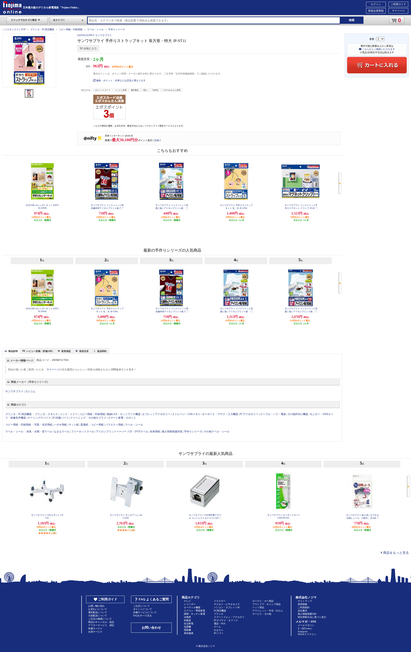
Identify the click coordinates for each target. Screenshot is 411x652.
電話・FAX (219, 623)
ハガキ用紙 (60, 424)
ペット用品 (258, 607)
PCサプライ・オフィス (226, 620)
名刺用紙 (155, 431)
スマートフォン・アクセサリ (229, 617)
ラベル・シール (95, 29)
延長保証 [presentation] (66, 351)
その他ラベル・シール (216, 431)
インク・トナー (69, 414)
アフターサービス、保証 (101, 625)
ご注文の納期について (100, 618)
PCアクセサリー (249, 414)
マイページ (398, 10)
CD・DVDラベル (138, 431)
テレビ (187, 601)
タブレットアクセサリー (156, 414)
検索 (351, 20)
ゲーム (217, 626)
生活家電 (188, 623)
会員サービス (95, 631)
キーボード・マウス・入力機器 (220, 414)
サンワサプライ (14, 391)
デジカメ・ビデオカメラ (227, 604)
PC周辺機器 (220, 610)
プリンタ (218, 614)
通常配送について (97, 612)
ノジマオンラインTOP (13, 29)
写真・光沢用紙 (43, 424)
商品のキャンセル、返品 (101, 622)
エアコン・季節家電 (194, 610)
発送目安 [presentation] (84, 351)
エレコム (30, 391)
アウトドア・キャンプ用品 (266, 604)
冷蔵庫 (187, 617)
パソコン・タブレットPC (227, 607)
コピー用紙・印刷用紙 (70, 29)
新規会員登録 (376, 10)
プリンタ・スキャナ (46, 414)
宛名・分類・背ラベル (39, 431)
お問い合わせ (151, 627)
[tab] (11, 351)
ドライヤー (220, 601)
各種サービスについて (145, 612)
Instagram (303, 631)
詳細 (156, 140)
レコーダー (190, 604)
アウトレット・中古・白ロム (267, 610)
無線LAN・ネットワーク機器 (123, 414)
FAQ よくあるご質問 (154, 599)
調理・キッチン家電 (194, 614)
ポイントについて (142, 609)
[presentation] (11, 351)
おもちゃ (218, 630)
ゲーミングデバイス (39, 417)
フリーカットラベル (82, 431)
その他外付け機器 (297, 414)
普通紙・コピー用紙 (92, 424)
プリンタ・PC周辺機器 (42, 29)
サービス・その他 (261, 614)
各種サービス (95, 628)
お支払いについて (97, 609)
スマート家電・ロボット (122, 417)
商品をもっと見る (395, 552)
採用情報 (302, 604)
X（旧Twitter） (305, 628)
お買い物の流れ (96, 606)
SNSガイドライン (307, 634)
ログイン (376, 4)
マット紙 (73, 424)
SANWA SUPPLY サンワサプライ (94, 35)
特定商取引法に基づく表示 (312, 617)
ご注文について (141, 606)
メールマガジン (306, 625)
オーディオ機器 (192, 607)
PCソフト (219, 633)
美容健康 (188, 633)
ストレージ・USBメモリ (186, 414)
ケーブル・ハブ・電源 (273, 414)
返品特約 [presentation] (102, 351)
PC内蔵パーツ (60, 417)
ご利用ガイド (398, 4)
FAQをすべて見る (142, 615)
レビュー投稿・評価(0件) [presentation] (39, 351)
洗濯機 (187, 626)
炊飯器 (187, 620)
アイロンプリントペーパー (111, 431)
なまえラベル (61, 431)
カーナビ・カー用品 (263, 601)
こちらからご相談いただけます (378, 49)
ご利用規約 (304, 607)
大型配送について (97, 615)
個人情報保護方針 (307, 614)
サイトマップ (305, 601)
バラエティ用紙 (114, 424)
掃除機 (187, 630)
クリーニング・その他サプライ (88, 417)
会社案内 (302, 610)
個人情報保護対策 (172, 431)
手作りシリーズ (116, 29)
